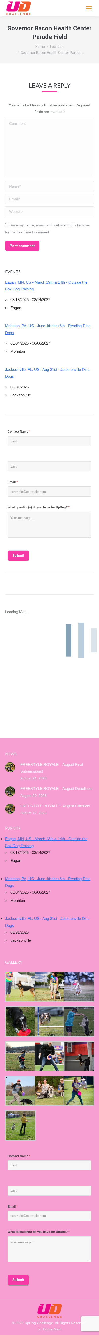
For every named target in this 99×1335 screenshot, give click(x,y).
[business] (20, 1091)
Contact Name (19, 431)
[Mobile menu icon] (89, 8)
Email (13, 482)
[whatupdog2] (78, 1056)
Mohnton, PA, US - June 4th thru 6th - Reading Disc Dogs (47, 329)
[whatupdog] (49, 1056)
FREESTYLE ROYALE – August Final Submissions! (51, 767)
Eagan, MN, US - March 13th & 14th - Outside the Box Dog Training (46, 285)
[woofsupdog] (20, 1125)
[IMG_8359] (49, 987)
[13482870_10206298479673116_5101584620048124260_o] (49, 1021)
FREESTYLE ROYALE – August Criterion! (55, 806)
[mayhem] (20, 1056)
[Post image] (10, 767)
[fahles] (49, 1091)
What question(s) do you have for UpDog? (39, 507)
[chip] (78, 1021)
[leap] (78, 1091)
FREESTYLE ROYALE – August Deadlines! (56, 788)
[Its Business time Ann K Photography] (20, 1021)
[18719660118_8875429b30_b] (20, 987)
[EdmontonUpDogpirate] (78, 987)
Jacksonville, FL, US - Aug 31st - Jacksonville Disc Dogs (47, 372)
